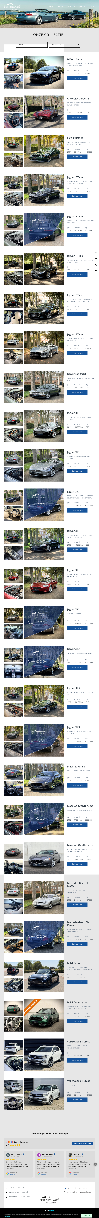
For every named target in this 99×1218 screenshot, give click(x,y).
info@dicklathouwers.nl (18, 1192)
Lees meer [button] (10, 1169)
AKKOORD (87, 1215)
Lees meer (7, 1216)
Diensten (61, 6)
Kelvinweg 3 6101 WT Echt (19, 1197)
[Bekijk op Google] (8, 1155)
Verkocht (82, 6)
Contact (92, 6)
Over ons (71, 6)
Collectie (50, 6)
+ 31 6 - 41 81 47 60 (17, 1187)
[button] (3, 1164)
